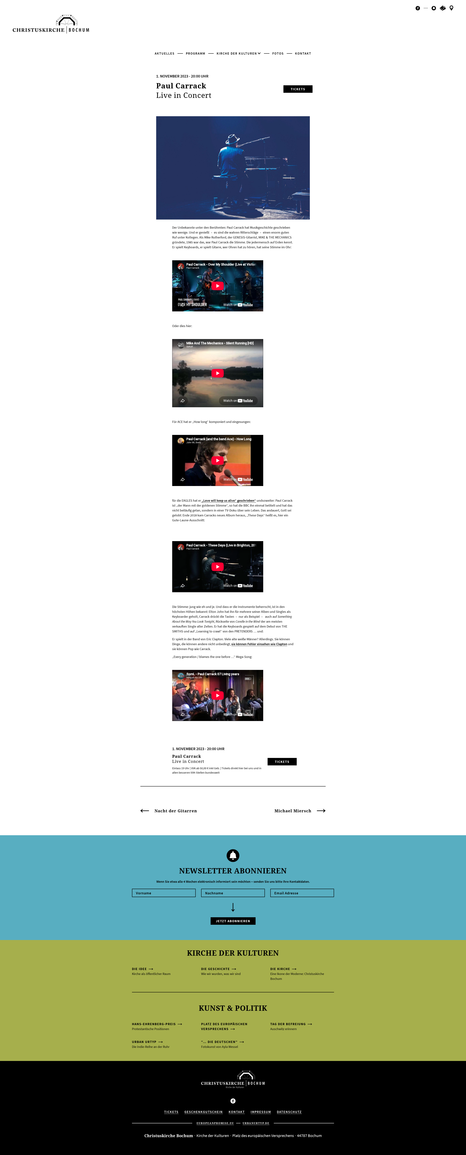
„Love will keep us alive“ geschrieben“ (228, 500)
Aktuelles (165, 53)
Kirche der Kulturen (237, 53)
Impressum (261, 1112)
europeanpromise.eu (215, 1123)
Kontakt (303, 53)
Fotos (278, 53)
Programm (195, 53)
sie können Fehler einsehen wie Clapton (259, 644)
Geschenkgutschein (203, 1112)
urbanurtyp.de (256, 1123)
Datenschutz (289, 1112)
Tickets (298, 89)
